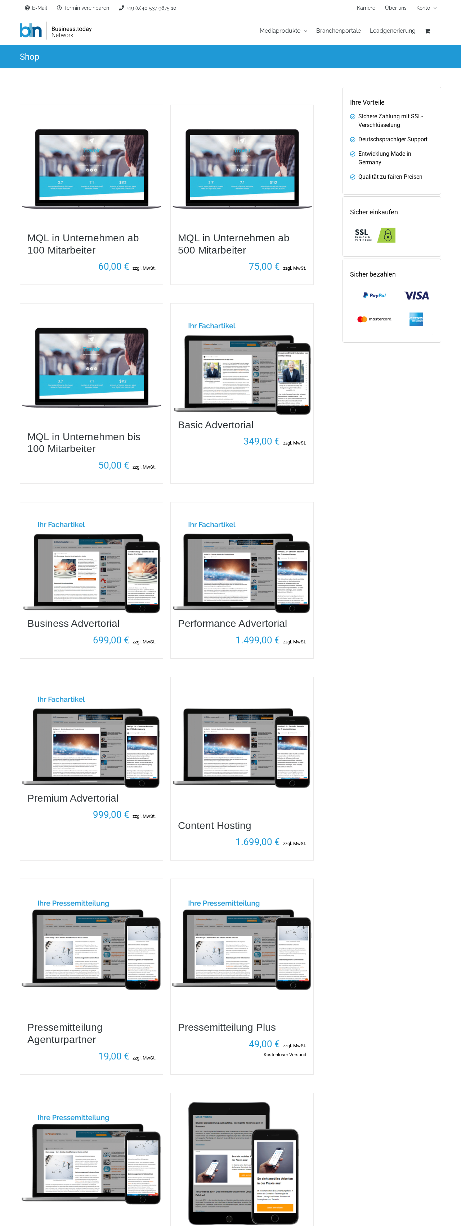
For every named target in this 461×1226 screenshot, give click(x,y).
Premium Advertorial (72, 798)
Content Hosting (214, 825)
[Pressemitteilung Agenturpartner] (91, 883)
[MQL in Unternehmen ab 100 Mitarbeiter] (91, 109)
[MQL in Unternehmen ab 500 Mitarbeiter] (242, 109)
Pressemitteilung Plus (227, 1027)
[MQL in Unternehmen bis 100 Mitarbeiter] (91, 307)
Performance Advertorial (232, 623)
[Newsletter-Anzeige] (242, 1097)
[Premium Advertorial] (91, 681)
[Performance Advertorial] (242, 506)
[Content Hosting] (242, 681)
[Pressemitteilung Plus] (242, 883)
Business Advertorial (73, 623)
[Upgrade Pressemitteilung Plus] (91, 1097)
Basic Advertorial (216, 424)
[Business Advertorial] (91, 506)
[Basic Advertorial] (242, 307)
